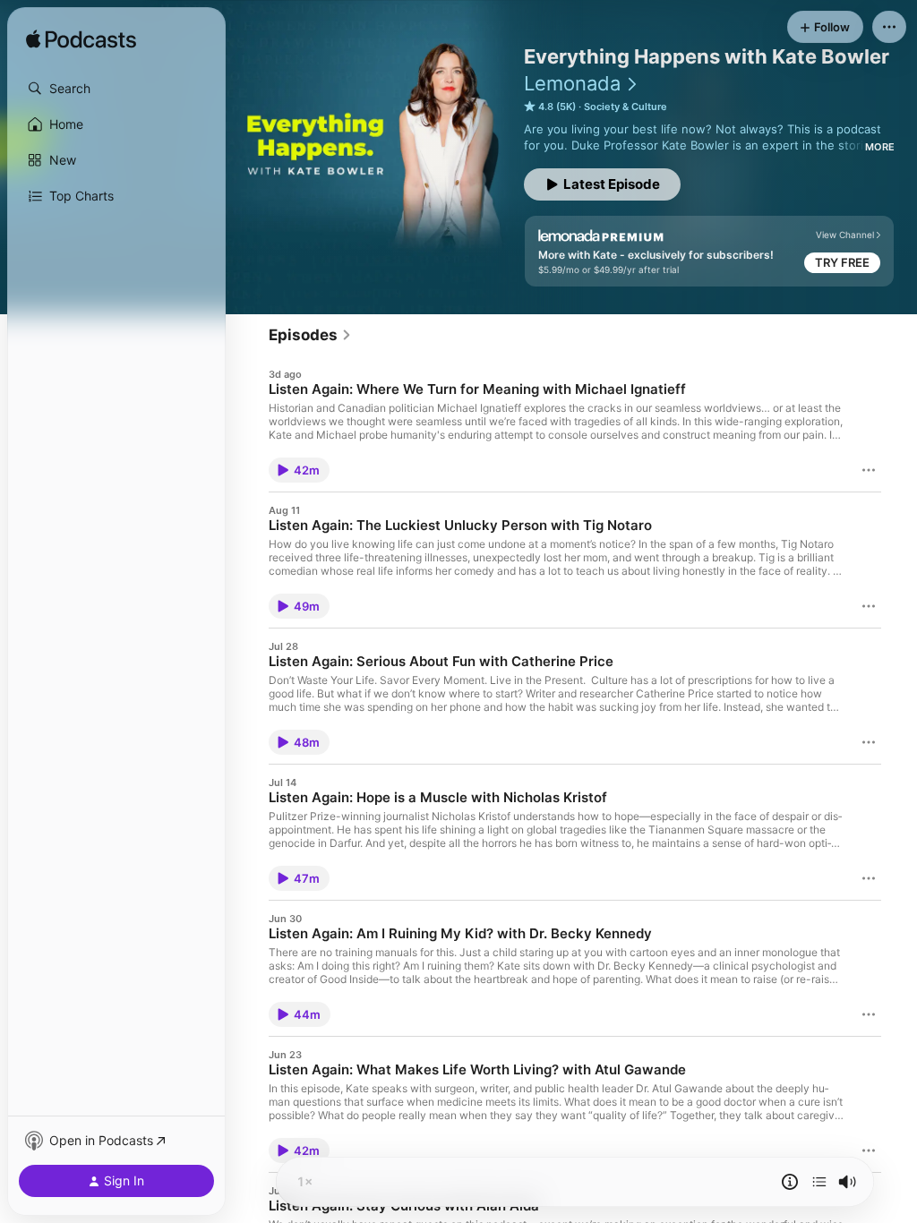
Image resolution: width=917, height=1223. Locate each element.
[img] (81, 40)
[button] (116, 88)
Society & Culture (625, 106)
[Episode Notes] (790, 1181)
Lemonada (572, 83)
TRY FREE (842, 262)
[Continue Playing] (819, 1181)
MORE (880, 147)
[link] (310, 335)
